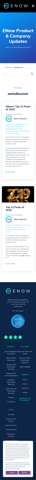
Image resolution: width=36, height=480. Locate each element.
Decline (24, 472)
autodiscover (23, 131)
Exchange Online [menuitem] (11, 430)
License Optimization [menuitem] (11, 440)
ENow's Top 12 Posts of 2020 (18, 108)
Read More (10, 172)
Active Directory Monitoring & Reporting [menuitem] (11, 391)
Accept (12, 472)
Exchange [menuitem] (11, 414)
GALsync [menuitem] (11, 397)
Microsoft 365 (11, 131)
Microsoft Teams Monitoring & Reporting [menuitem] (24, 360)
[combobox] (15, 74)
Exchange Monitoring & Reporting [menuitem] (11, 382)
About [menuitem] (25, 379)
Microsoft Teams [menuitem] (11, 425)
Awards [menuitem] (25, 392)
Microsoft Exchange (14, 129)
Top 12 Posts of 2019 (15, 209)
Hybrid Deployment (13, 124)
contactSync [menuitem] (11, 402)
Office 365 (18, 127)
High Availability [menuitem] (25, 367)
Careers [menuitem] (25, 384)
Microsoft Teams (13, 133)
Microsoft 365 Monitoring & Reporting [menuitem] (11, 367)
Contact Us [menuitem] (25, 388)
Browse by (8, 67)
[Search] (32, 74)
